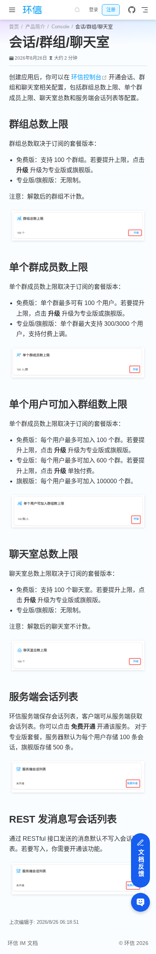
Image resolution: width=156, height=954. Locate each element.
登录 (93, 9)
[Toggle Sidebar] (13, 10)
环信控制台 (89, 77)
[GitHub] (132, 10)
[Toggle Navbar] (144, 10)
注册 (110, 9)
